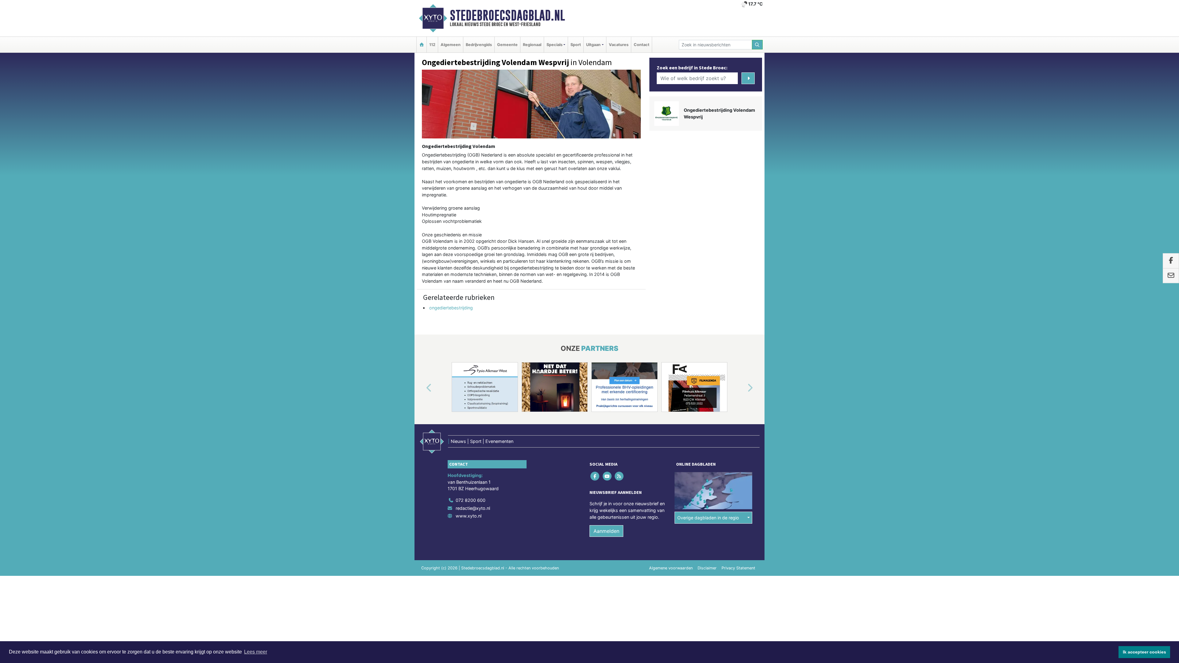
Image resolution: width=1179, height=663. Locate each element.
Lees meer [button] (255, 651)
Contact (641, 44)
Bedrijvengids (479, 44)
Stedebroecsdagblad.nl (507, 15)
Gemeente (507, 44)
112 (432, 44)
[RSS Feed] (619, 476)
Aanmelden (606, 531)
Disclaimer (707, 568)
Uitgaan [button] (593, 44)
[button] (421, 388)
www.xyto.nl (468, 515)
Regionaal (532, 44)
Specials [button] (554, 44)
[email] (1171, 275)
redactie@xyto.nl (473, 508)
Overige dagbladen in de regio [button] (708, 517)
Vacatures (618, 44)
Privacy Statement (738, 568)
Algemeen (451, 44)
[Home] (421, 44)
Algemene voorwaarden (671, 568)
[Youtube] (607, 476)
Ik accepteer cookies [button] (1144, 651)
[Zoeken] (757, 44)
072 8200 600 (470, 500)
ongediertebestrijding (451, 307)
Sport (575, 44)
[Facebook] (595, 476)
